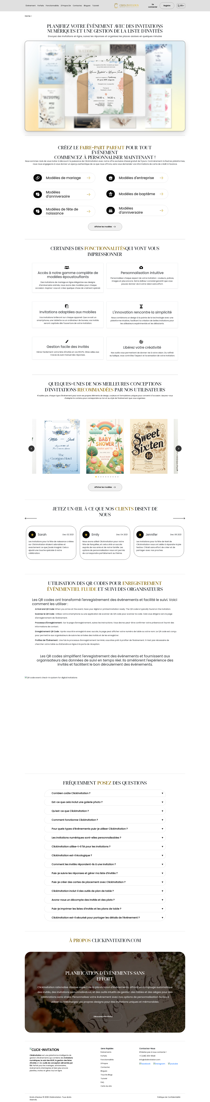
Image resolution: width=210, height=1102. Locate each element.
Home (28, 16)
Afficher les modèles (103, 226)
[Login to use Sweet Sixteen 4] (148, 446)
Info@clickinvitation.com (149, 1059)
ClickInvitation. (55, 1097)
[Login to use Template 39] (61, 446)
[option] (105, 446)
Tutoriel (95, 5)
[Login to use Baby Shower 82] (105, 446)
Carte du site (106, 1086)
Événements (106, 1052)
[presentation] (31, 522)
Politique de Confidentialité (168, 1097)
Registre (167, 5)
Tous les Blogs (106, 1075)
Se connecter (152, 5)
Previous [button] (31, 449)
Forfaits (41, 5)
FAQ (102, 1082)
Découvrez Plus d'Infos (103, 1016)
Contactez (77, 5)
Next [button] (178, 449)
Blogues (87, 5)
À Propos (104, 1063)
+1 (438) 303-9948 (147, 1056)
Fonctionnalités (52, 5)
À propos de (66, 5)
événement (31, 5)
